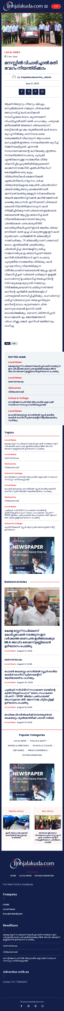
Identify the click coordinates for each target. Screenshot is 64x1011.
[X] (29, 92)
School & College (18, 398)
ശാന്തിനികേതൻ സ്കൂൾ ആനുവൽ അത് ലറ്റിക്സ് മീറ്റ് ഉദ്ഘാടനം (29, 528)
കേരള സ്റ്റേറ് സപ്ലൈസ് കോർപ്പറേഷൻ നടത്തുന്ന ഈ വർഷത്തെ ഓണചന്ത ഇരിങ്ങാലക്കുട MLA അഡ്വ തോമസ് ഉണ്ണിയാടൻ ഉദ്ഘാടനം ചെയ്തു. (34, 368)
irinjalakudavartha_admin (36, 77)
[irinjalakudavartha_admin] (14, 77)
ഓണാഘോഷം (16, 381)
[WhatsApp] (42, 92)
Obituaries (14, 388)
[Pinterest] (35, 92)
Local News (12, 52)
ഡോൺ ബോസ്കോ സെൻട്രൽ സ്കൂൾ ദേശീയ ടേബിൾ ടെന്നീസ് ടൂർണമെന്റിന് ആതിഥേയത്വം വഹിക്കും (32, 417)
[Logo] (23, 6)
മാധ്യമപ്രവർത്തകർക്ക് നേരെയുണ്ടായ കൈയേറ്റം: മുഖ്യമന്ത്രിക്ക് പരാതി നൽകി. (29, 716)
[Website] (35, 1007)
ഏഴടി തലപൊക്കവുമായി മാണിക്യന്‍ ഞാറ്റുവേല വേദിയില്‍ (16, 835)
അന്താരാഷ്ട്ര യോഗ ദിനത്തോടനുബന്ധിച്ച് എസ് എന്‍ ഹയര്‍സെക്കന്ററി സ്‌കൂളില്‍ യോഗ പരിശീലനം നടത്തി (48, 837)
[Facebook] (22, 92)
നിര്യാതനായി (16, 391)
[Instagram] (28, 1007)
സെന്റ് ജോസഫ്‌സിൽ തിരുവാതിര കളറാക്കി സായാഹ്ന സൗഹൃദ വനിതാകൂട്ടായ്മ (31, 403)
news (14, 343)
